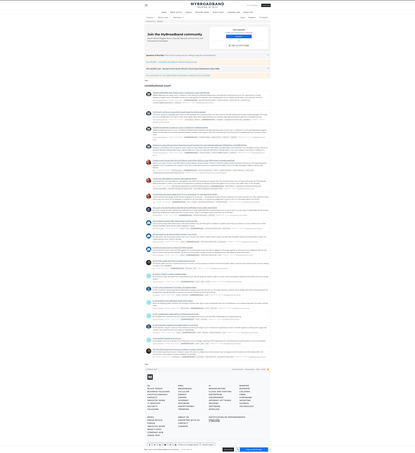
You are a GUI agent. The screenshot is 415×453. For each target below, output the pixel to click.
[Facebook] (149, 445)
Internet (183, 400)
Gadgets (152, 397)
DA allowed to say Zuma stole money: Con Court (175, 234)
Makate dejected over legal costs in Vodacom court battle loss (181, 93)
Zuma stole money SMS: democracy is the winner (175, 221)
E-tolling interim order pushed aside (169, 274)
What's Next (218, 12)
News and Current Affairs (238, 215)
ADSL (181, 386)
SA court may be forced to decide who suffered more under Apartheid (185, 208)
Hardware (245, 397)
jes (154, 268)
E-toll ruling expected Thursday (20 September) (174, 287)
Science (244, 403)
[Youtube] (165, 445)
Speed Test (248, 12)
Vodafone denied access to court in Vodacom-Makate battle (180, 127)
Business (244, 389)
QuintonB (156, 295)
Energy (182, 394)
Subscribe (266, 5)
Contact (183, 423)
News (164, 12)
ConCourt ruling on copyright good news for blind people (179, 112)
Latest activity (150, 21)
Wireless (214, 409)
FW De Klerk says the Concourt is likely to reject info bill (178, 349)
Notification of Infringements (227, 417)
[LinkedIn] (160, 445)
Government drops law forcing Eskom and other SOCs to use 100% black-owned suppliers (194, 160)
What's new (163, 17)
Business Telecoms (158, 392)
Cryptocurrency (157, 394)
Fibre (242, 394)
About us (183, 417)
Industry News (202, 12)
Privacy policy (250, 369)
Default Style (152, 369)
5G (148, 386)
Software (214, 406)
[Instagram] (170, 445)
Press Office (176, 12)
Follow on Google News (188, 445)
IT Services (153, 403)
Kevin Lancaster (158, 228)
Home (263, 369)
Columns (244, 392)
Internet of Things (220, 400)
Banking (244, 386)
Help (257, 369)
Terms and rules (237, 369)
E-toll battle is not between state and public (173, 301)
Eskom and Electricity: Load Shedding (213, 173)
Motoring (184, 403)
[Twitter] (155, 445)
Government (216, 397)
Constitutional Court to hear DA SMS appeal (173, 247)
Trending (183, 409)
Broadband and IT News (204, 102)
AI (210, 386)
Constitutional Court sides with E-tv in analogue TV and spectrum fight (185, 194)
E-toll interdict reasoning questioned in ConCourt (175, 325)
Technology (246, 406)
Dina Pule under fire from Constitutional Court (174, 261)
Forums (149, 17)
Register (160, 21)
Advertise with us (189, 420)
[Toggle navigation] (146, 5)
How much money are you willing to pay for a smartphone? (190, 55)
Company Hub (233, 12)
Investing (245, 400)
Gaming (182, 397)
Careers (183, 426)
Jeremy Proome (158, 281)
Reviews (214, 403)
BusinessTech (157, 215)
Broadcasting (217, 389)
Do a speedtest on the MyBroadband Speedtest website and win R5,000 (178, 75)
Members (177, 17)
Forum (189, 12)
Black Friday (155, 389)
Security (152, 406)
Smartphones (186, 406)
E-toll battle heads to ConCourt (167, 338)
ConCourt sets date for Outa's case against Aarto (175, 178)
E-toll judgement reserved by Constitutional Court (176, 314)
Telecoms (153, 409)
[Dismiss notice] (268, 55)
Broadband (185, 389)
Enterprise (215, 394)
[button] (154, 17)
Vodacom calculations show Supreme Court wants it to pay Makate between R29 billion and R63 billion (200, 145)
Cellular (183, 392)
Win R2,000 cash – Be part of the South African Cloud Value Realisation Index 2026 (182, 69)
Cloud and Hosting (220, 392)
